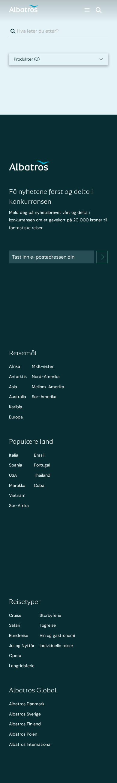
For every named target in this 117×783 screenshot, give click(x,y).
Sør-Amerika (44, 396)
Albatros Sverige (25, 714)
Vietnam (17, 495)
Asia (13, 386)
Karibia (15, 407)
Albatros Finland (25, 724)
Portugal (42, 465)
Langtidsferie (21, 665)
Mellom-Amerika (48, 386)
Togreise (48, 625)
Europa (16, 417)
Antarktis (18, 376)
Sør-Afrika (19, 505)
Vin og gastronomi (57, 635)
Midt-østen (43, 366)
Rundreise (18, 635)
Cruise (15, 615)
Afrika (14, 366)
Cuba (39, 485)
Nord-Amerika (46, 376)
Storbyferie (50, 615)
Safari (14, 625)
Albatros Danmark (26, 703)
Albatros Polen (23, 734)
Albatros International (30, 744)
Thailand (42, 475)
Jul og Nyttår (21, 645)
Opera (15, 655)
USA (13, 475)
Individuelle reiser (56, 645)
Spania (15, 465)
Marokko (17, 485)
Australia (17, 396)
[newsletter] (102, 256)
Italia (13, 455)
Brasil (39, 455)
